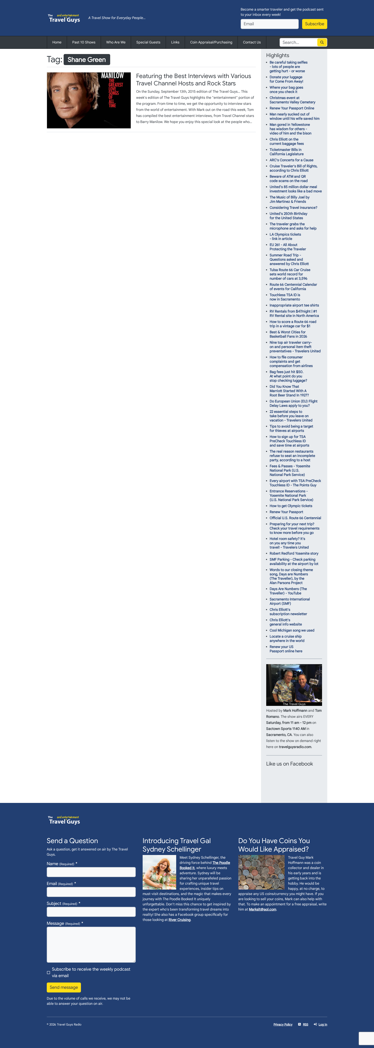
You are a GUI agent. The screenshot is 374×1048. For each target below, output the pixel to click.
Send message (64, 987)
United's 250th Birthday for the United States (288, 216)
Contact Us (252, 42)
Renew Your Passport (286, 512)
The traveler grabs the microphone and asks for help (293, 226)
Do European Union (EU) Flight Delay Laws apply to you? (294, 403)
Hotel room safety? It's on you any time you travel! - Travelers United (289, 543)
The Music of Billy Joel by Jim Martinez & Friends (290, 199)
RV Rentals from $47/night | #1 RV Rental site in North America (294, 313)
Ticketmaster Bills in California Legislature (287, 152)
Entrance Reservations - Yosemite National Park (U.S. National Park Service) (291, 495)
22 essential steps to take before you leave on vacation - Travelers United (291, 416)
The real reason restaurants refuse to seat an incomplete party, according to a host (292, 455)
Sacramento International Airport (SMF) (290, 601)
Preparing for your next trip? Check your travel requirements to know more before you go (294, 528)
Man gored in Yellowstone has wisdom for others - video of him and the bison (290, 129)
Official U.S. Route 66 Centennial (295, 518)
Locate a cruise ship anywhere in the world (287, 638)
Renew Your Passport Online (292, 108)
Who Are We (116, 42)
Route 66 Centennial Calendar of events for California (293, 286)
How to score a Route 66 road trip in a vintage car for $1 (293, 324)
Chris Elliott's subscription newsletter (288, 612)
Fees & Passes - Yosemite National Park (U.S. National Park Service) (290, 470)
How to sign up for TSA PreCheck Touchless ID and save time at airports (289, 441)
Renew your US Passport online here (286, 649)
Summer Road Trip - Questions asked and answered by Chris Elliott (289, 259)
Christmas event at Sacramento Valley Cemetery (292, 100)
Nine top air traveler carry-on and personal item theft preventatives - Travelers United (295, 346)
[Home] (64, 17)
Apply (322, 42)
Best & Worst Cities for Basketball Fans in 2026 (288, 334)
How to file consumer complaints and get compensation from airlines (291, 361)
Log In (323, 1024)
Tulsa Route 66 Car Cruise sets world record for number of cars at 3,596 (290, 274)
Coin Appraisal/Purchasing (211, 42)
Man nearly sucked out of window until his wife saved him (294, 116)
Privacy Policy (283, 1024)
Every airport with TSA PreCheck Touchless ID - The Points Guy (295, 483)
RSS (305, 1024)
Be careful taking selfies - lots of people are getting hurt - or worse (289, 66)
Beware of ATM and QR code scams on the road (289, 178)
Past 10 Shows (83, 42)
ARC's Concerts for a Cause (291, 160)
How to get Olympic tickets (291, 506)
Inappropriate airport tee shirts (294, 305)
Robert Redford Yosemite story (294, 553)
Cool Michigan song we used (292, 630)
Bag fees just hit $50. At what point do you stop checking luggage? (288, 376)
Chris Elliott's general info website (286, 622)
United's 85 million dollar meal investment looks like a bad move (296, 189)
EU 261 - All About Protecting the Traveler (288, 247)
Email (60, 883)
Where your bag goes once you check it (286, 89)
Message (63, 923)
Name (60, 863)
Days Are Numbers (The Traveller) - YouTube (288, 591)
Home (56, 42)
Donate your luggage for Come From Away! (286, 79)
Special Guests (148, 42)
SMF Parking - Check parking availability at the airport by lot (294, 561)
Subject (62, 903)
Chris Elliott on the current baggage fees (287, 141)
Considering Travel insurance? (293, 208)
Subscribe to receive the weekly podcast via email (91, 972)
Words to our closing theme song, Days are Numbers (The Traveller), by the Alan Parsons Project (291, 576)
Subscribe (314, 24)
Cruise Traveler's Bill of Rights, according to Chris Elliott (294, 168)
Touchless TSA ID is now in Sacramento (285, 297)
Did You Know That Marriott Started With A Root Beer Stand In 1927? (289, 390)
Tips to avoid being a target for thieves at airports (291, 428)
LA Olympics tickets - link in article (285, 236)
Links (175, 42)
